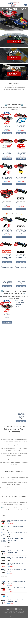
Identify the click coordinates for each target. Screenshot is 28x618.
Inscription (14, 613)
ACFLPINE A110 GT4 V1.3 (21, 282)
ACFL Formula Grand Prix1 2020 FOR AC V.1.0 (21, 232)
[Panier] (25, 5)
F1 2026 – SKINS (22, 611)
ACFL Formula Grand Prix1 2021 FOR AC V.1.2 (21, 204)
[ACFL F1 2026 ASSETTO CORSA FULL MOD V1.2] (7, 306)
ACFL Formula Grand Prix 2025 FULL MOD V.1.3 (21, 153)
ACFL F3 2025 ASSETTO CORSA (7, 153)
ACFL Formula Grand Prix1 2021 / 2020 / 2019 (7, 204)
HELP (11, 611)
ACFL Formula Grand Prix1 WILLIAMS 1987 (7, 282)
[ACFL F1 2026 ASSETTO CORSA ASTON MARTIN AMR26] (21, 355)
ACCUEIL (4, 611)
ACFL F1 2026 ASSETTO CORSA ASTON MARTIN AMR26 (21, 415)
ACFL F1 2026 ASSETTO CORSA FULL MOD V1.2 (7, 128)
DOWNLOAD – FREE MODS (10, 612)
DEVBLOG (15, 611)
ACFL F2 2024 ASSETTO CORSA (21, 127)
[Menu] (2, 5)
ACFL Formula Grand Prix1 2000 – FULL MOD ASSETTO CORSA (21, 179)
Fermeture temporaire (14, 83)
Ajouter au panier (7, 133)
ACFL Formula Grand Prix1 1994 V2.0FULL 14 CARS (7, 179)
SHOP (8, 611)
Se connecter (20, 612)
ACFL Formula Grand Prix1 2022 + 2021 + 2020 (7, 257)
